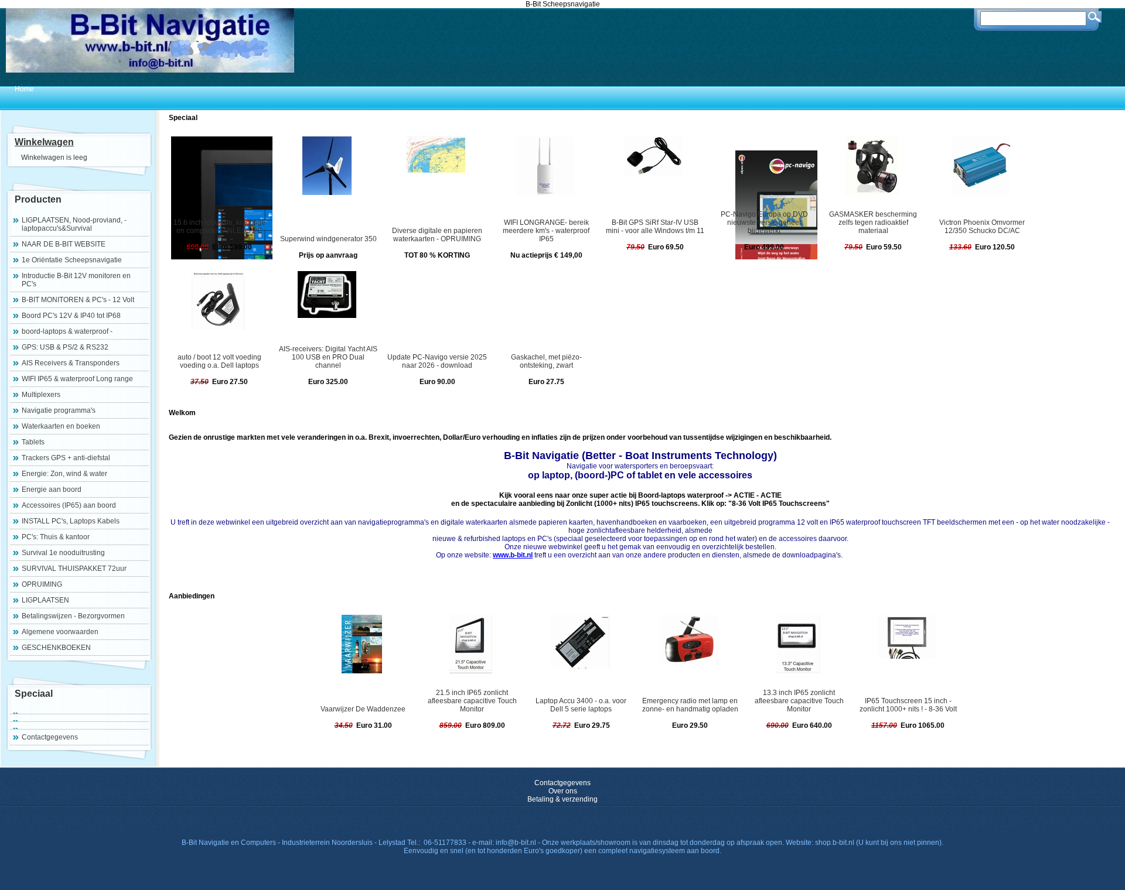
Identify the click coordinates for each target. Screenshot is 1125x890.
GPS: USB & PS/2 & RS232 (65, 347)
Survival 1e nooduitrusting (63, 553)
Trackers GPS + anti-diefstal (66, 458)
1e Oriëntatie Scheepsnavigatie (72, 260)
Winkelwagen (44, 142)
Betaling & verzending (562, 799)
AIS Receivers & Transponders (71, 363)
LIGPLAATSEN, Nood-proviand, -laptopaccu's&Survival (74, 224)
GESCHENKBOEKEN (56, 647)
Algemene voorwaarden (60, 632)
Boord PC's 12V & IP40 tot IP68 (71, 316)
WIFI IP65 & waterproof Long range (77, 379)
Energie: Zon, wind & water (64, 474)
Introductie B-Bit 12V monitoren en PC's (76, 280)
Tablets (33, 442)
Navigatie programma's (59, 410)
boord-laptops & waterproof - (67, 331)
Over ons (562, 791)
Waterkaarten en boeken (61, 426)
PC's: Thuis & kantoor (56, 537)
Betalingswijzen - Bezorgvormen (73, 616)
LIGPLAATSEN (45, 600)
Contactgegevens (50, 737)
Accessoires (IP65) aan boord (69, 505)
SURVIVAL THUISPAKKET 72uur (74, 568)
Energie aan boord (51, 489)
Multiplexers (41, 395)
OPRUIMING (42, 584)
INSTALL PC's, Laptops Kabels (71, 521)
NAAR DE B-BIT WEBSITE (63, 244)
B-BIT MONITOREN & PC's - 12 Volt (78, 300)
